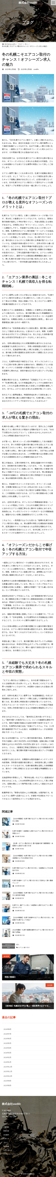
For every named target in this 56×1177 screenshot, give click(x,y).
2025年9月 (7, 1081)
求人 (17, 944)
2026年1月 (7, 1062)
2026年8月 (7, 1029)
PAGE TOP (52, 1139)
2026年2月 (7, 1057)
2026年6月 (7, 1038)
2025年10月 (8, 1076)
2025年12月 (8, 1067)
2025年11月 (8, 1071)
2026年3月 (7, 1053)
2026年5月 (7, 1043)
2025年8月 (7, 1085)
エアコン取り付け (24, 947)
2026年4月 (7, 1048)
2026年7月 (7, 1034)
